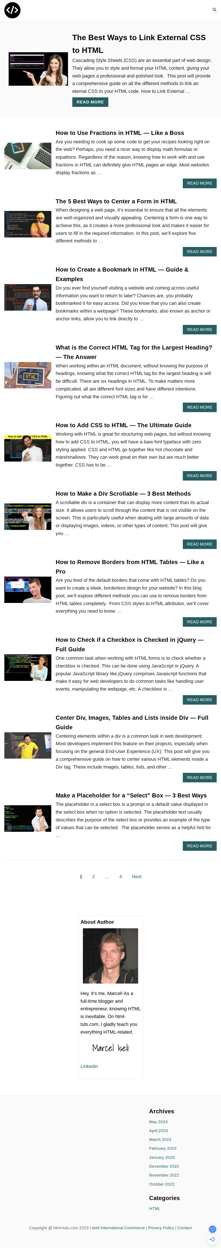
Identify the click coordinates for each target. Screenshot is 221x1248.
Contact (184, 1228)
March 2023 (160, 1139)
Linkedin (89, 1066)
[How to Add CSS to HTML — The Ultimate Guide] (27, 450)
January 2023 (162, 1157)
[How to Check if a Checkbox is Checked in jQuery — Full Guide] (27, 670)
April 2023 (158, 1130)
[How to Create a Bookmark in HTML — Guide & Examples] (27, 299)
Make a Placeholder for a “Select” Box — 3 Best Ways (131, 795)
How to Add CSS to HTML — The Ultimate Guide (123, 425)
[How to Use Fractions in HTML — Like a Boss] (27, 158)
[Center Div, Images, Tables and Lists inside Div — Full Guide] (27, 748)
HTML (155, 1208)
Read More (92, 103)
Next (137, 876)
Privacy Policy (161, 1228)
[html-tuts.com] (33, 10)
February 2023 (163, 1148)
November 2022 (164, 1175)
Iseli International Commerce (118, 1228)
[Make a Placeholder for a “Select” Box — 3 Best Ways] (27, 821)
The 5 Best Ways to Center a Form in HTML (116, 201)
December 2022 (164, 1166)
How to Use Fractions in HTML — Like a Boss (120, 133)
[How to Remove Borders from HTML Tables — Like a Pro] (27, 592)
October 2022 (162, 1184)
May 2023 (158, 1122)
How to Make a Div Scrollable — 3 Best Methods (123, 493)
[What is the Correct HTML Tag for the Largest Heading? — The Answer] (27, 377)
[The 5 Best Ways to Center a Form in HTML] (27, 226)
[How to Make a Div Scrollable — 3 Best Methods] (27, 519)
